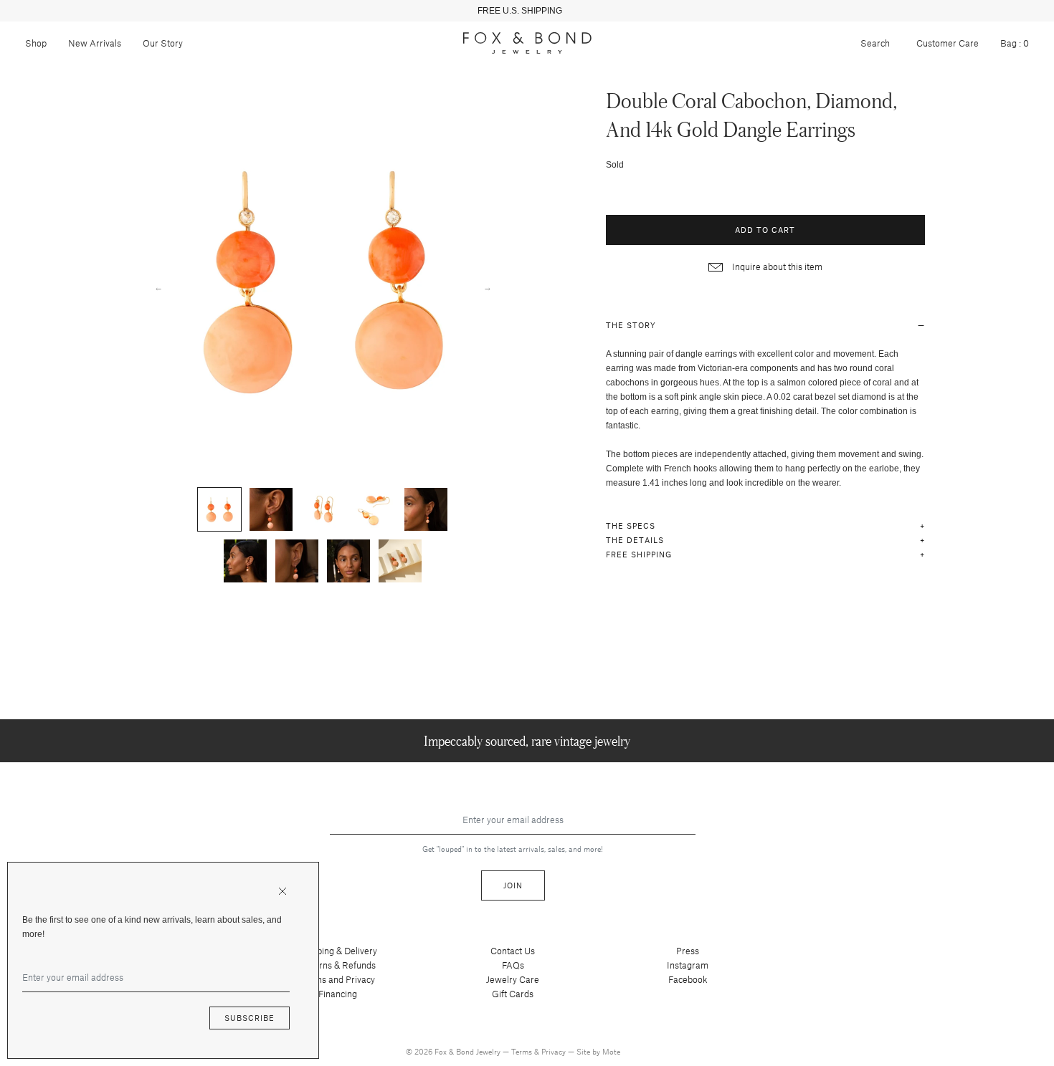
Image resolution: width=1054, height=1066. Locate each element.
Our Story (163, 43)
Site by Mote (598, 1051)
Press (687, 950)
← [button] (158, 286)
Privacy (554, 1051)
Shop (36, 43)
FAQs (513, 965)
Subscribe (249, 1017)
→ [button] (487, 286)
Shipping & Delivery (337, 950)
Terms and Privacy (337, 979)
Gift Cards (512, 993)
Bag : (1014, 43)
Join (513, 885)
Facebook (688, 979)
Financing (337, 993)
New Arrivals (94, 43)
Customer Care (947, 43)
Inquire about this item (776, 266)
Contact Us (512, 950)
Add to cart (765, 229)
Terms (522, 1051)
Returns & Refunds (338, 965)
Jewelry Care (512, 979)
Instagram (687, 965)
